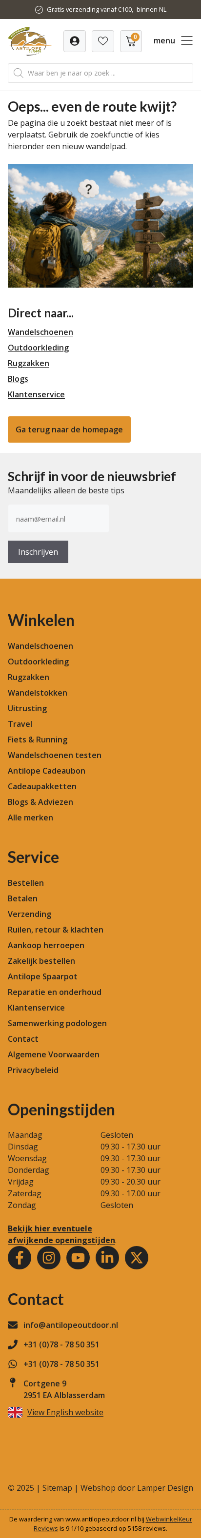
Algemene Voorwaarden (54, 1054)
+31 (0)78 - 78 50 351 (61, 1344)
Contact (23, 1038)
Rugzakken (28, 363)
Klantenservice (36, 394)
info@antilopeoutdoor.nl (70, 1325)
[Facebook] (19, 1257)
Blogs (18, 378)
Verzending (29, 914)
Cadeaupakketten (42, 786)
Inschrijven (38, 551)
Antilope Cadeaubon (46, 770)
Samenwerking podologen (57, 1023)
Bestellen (26, 882)
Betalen (23, 898)
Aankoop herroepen (46, 945)
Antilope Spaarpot (43, 976)
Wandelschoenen (40, 332)
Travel (20, 724)
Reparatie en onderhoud (54, 992)
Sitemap (57, 1487)
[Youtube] (78, 1257)
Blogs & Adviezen (40, 802)
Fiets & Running (37, 739)
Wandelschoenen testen (54, 755)
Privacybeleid (33, 1070)
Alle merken (30, 817)
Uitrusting (27, 708)
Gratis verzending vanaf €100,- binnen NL (106, 9)
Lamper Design (165, 1487)
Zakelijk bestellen (41, 960)
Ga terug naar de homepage (69, 429)
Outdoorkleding (38, 347)
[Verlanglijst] (74, 41)
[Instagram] (48, 1257)
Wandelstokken (37, 692)
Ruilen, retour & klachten (55, 929)
